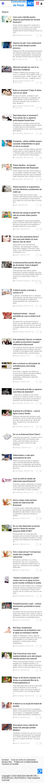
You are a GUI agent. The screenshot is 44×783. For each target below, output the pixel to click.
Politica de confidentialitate (26, 762)
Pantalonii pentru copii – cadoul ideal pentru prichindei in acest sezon (27, 606)
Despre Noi (7, 762)
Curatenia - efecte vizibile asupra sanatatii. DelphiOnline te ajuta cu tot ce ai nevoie (27, 143)
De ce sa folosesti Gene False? (26, 434)
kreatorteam (18, 35)
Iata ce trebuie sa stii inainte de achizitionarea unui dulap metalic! (26, 365)
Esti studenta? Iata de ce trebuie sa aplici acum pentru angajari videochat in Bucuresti (27, 341)
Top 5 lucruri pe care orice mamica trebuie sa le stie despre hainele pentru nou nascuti (27, 656)
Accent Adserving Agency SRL (24, 81)
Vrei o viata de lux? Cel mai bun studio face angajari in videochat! (27, 554)
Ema (15, 59)
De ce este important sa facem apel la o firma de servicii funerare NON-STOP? (26, 528)
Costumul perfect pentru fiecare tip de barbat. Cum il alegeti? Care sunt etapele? (27, 265)
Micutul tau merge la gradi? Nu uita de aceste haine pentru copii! (26, 215)
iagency (17, 229)
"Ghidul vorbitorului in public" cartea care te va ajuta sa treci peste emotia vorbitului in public (27, 580)
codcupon (17, 447)
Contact (5, 760)
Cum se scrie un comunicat (23, 760)
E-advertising (18, 133)
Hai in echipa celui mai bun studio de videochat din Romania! (25, 502)
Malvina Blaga (19, 332)
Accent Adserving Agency (22, 281)
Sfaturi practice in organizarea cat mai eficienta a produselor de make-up (27, 189)
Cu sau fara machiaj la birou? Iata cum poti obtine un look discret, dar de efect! (26, 239)
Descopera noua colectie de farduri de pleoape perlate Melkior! (25, 727)
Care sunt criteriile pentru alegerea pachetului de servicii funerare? (26, 19)
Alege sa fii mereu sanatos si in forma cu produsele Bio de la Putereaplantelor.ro (26, 680)
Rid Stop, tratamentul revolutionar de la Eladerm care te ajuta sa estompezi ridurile (27, 630)
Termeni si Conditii (10, 764)
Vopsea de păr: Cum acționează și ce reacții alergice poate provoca (27, 45)
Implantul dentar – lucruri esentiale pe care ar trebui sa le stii (26, 316)
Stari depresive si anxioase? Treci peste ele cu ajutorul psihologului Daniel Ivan (25, 117)
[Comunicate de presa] (22, 3)
